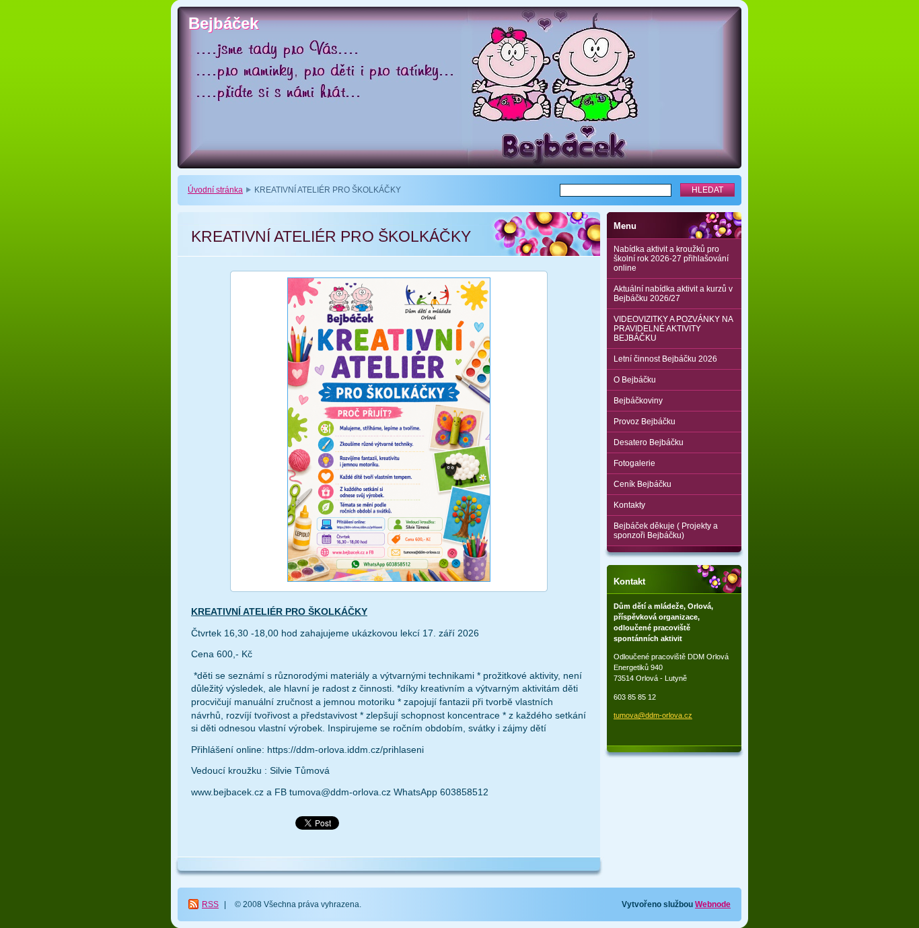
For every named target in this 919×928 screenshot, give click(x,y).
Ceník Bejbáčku (642, 484)
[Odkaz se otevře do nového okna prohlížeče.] (389, 431)
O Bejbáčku (635, 380)
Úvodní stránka (215, 190)
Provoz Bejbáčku (644, 421)
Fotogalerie (634, 463)
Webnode (713, 904)
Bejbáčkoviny (638, 400)
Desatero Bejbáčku (649, 442)
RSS (210, 904)
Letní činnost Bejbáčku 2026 (665, 359)
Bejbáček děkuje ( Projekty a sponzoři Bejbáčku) (666, 530)
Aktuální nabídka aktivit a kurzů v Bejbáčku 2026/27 (673, 293)
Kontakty (629, 505)
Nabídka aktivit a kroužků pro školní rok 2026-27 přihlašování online (671, 258)
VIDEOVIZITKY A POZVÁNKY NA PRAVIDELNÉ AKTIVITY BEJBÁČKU (673, 328)
